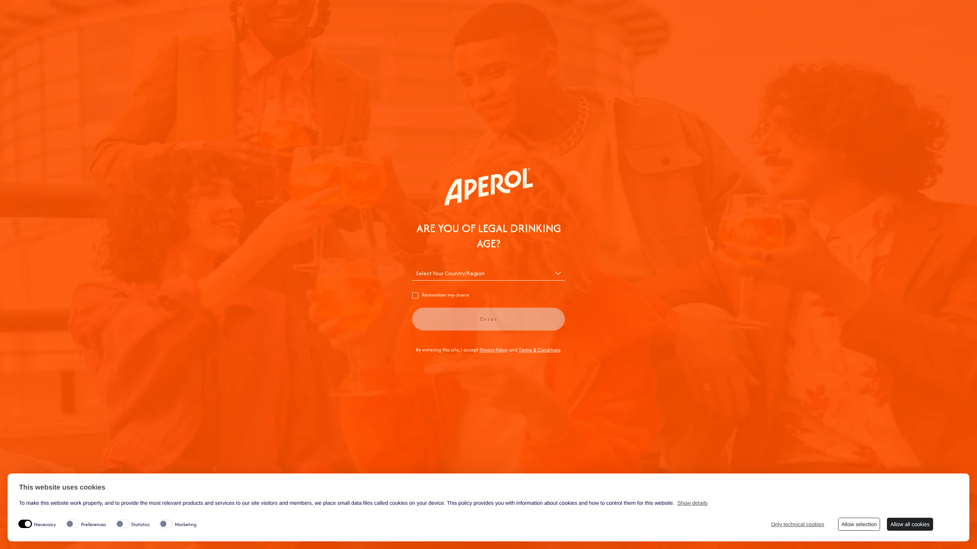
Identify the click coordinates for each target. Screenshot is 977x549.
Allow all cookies (910, 524)
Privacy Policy (494, 349)
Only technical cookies (797, 524)
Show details (692, 503)
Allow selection (859, 524)
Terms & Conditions (540, 349)
